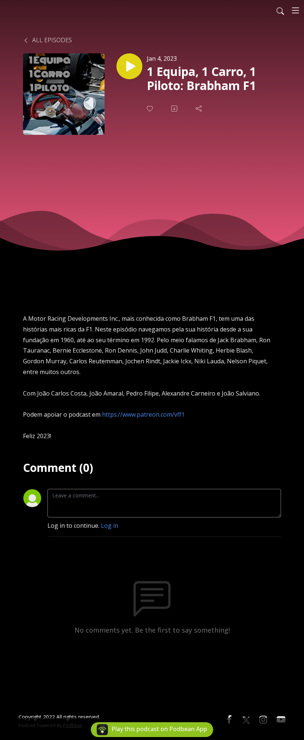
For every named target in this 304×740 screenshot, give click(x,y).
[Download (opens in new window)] (175, 108)
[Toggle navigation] (295, 10)
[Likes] (150, 109)
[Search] (280, 10)
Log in (109, 525)
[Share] (199, 108)
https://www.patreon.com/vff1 (143, 414)
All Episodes (51, 40)
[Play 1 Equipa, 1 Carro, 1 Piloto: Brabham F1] (129, 66)
